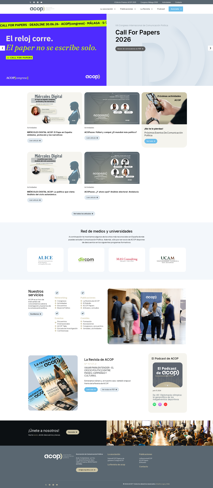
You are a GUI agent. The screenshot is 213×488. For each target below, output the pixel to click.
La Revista (145, 9)
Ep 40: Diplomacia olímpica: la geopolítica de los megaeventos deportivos (167, 397)
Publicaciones (126, 9)
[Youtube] (41, 2)
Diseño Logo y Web (163, 484)
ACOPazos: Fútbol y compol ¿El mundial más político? (110, 132)
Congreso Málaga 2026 (149, 2)
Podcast (161, 9)
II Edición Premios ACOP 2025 (125, 2)
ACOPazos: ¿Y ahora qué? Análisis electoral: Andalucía (111, 192)
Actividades (166, 2)
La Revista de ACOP (145, 458)
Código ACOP (119, 460)
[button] (2, 48)
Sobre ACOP (112, 458)
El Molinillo (142, 462)
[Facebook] (34, 2)
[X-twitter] (30, 2)
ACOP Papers (143, 460)
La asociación (106, 9)
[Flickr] (37, 2)
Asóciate (175, 9)
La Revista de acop (116, 464)
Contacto (178, 2)
